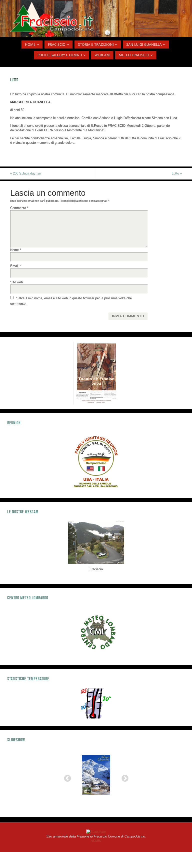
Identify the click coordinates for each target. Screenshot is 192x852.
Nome (15, 250)
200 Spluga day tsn (25, 173)
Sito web (16, 282)
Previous (66, 777)
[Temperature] (95, 703)
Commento (19, 208)
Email (15, 266)
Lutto (177, 173)
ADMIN (96, 841)
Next (123, 777)
